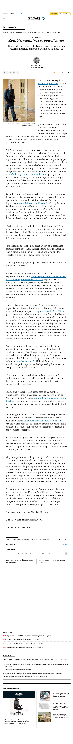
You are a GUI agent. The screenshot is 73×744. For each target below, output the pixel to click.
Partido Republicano (48, 83)
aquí (45, 562)
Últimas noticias (8, 632)
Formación (19, 32)
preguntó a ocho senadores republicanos (43, 420)
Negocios (34, 32)
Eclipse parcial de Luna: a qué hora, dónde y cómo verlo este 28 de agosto (25, 676)
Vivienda (12, 32)
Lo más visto (7, 655)
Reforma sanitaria (47, 554)
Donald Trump (36, 554)
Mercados (5, 32)
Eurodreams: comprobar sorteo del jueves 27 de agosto (25, 647)
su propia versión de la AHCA (49, 311)
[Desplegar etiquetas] (66, 553)
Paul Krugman (36, 66)
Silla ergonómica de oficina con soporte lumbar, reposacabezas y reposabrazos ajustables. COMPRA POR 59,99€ (17, 721)
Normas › (64, 544)
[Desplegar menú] (4, 18)
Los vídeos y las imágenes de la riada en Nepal (17, 669)
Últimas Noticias (55, 32)
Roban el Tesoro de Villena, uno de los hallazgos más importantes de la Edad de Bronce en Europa (32, 673)
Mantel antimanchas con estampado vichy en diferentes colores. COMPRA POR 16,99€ (61, 715)
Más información (10, 562)
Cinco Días (41, 32)
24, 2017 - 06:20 (36, 67)
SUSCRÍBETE (54, 13)
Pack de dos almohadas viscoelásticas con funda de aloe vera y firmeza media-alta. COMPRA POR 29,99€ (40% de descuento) (61, 706)
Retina (47, 32)
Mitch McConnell (25, 361)
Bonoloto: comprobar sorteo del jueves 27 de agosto (24, 639)
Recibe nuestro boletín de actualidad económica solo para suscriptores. (28, 539)
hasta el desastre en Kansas (32, 203)
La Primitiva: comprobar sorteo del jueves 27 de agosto (25, 643)
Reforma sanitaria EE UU (12, 554)
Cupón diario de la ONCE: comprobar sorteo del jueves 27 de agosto (29, 636)
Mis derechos (27, 32)
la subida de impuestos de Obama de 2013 (26, 174)
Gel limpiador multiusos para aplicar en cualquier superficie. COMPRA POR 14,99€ (61, 695)
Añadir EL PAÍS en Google (62, 72)
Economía (9, 27)
